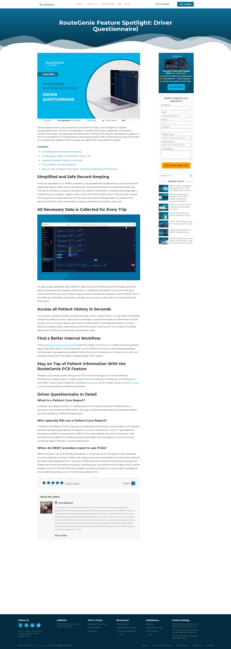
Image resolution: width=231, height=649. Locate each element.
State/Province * (168, 142)
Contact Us (92, 631)
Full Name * (166, 105)
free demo (93, 382)
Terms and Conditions (162, 645)
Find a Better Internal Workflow (59, 164)
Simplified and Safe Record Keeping (62, 151)
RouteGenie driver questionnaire (59, 345)
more (120, 634)
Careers (145, 645)
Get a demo (185, 4)
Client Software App (154, 627)
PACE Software (123, 624)
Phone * (164, 120)
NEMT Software (40, 645)
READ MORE (61, 535)
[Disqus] (88, 575)
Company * (165, 127)
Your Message (167, 149)
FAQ (120, 4)
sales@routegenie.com (97, 624)
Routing (149, 624)
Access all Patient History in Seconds (62, 160)
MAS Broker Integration (127, 631)
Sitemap (209, 645)
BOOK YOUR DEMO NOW (176, 165)
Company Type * (168, 134)
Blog (127, 4)
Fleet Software (152, 631)
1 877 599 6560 (162, 4)
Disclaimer (196, 645)
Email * (164, 112)
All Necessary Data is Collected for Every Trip (66, 156)
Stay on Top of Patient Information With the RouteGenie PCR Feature (79, 169)
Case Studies (107, 4)
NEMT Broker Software (126, 627)
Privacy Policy (181, 645)
